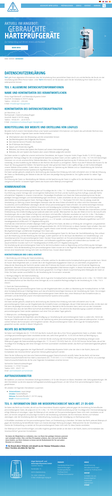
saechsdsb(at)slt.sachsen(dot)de (21, 371)
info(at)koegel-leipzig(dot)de (20, 104)
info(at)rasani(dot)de (21, 398)
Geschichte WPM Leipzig (49, 5)
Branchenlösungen (64, 467)
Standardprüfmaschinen (66, 465)
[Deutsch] (100, 2)
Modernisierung (89, 465)
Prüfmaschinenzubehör (65, 474)
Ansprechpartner (90, 478)
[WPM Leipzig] (13, 8)
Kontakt (87, 5)
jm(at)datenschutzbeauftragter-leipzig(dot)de (26, 122)
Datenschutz (88, 483)
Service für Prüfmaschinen (93, 470)
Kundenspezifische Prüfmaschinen (64, 471)
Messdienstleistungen (91, 467)
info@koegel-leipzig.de (43, 477)
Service (78, 5)
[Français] (106, 2)
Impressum (88, 480)
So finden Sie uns (90, 476)
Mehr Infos (16, 47)
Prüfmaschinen (67, 5)
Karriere (97, 5)
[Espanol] (109, 2)
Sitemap (86, 485)
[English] (103, 2)
